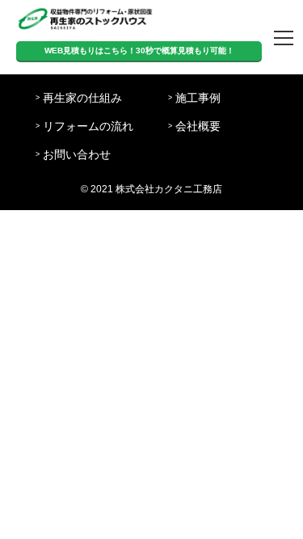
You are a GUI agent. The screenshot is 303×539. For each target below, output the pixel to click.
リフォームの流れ (88, 126)
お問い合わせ (77, 155)
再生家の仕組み (82, 98)
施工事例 (198, 98)
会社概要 (198, 126)
